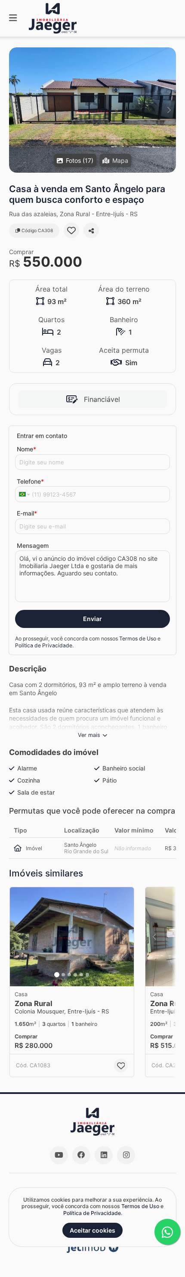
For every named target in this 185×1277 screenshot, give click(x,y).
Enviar (92, 618)
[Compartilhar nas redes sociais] (91, 230)
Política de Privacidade (43, 645)
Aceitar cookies (92, 1230)
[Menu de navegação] (13, 18)
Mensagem (33, 545)
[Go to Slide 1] (56, 974)
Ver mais (89, 735)
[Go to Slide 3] (69, 974)
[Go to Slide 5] (81, 974)
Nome (26, 449)
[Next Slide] (169, 110)
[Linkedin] (104, 1155)
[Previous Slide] (16, 110)
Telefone (30, 481)
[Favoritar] (71, 230)
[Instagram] (126, 1155)
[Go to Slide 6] (87, 974)
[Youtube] (59, 1155)
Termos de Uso (137, 638)
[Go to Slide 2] (63, 974)
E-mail (27, 513)
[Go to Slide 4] (75, 974)
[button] (92, 110)
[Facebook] (81, 1155)
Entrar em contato (42, 435)
